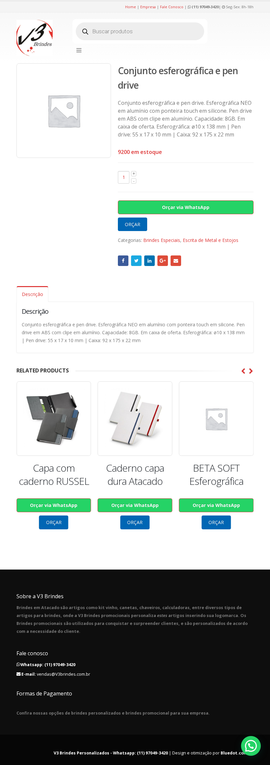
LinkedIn (149, 260)
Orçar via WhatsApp (185, 207)
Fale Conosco (171, 6)
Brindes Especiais (161, 240)
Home (130, 6)
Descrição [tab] (32, 294)
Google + (162, 260)
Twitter (136, 260)
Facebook (123, 260)
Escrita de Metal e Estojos (210, 240)
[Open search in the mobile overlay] (139, 31)
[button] (251, 746)
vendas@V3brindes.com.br (63, 674)
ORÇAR (132, 224)
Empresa (148, 6)
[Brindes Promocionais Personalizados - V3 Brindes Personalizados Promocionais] (34, 38)
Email (176, 260)
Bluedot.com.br (237, 753)
